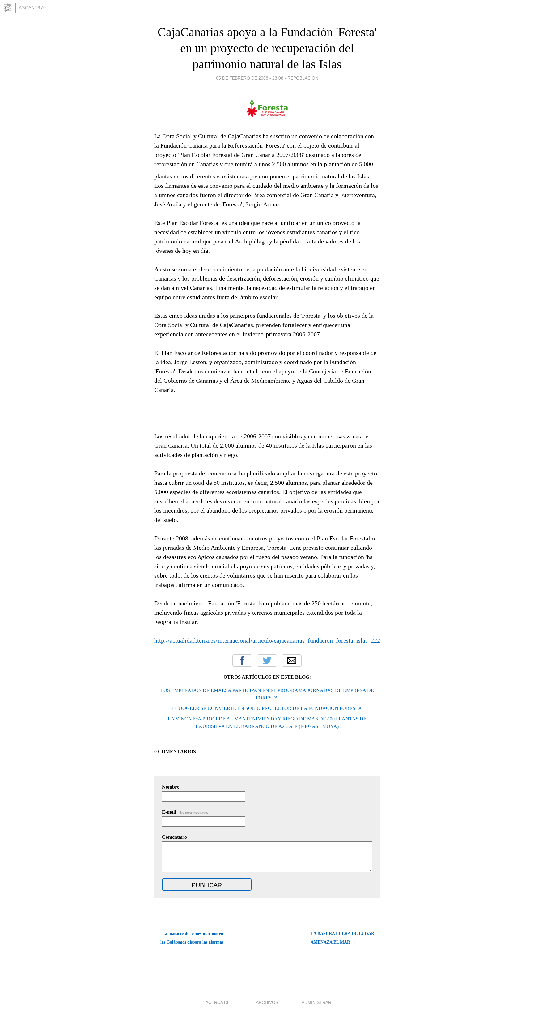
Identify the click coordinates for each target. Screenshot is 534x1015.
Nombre (170, 786)
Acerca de (218, 1002)
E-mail (185, 812)
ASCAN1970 (32, 7)
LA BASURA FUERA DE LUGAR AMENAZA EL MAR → (342, 937)
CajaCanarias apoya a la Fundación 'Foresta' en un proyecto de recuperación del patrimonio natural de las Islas (267, 48)
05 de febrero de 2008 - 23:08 (249, 77)
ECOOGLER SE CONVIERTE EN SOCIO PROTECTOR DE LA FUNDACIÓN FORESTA (267, 708)
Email (292, 660)
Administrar (316, 1002)
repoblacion (302, 77)
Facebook (242, 660)
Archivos (267, 1002)
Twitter (267, 660)
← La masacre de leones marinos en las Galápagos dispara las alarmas (190, 937)
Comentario (174, 837)
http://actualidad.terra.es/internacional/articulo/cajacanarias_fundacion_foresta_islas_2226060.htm (279, 640)
